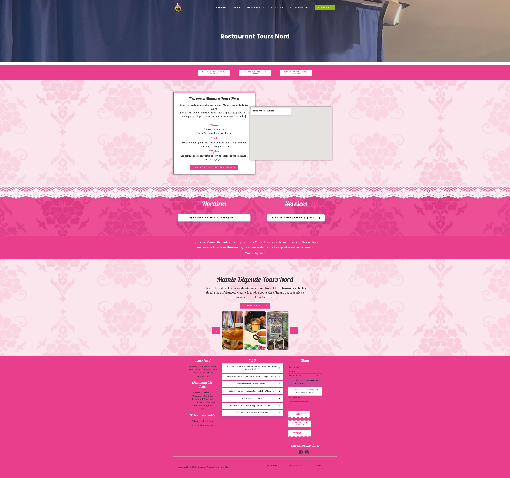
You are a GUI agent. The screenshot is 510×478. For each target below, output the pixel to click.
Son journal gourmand (300, 7)
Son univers (220, 7)
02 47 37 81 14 (203, 408)
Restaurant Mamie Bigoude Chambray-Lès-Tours (307, 391)
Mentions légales (296, 466)
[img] (317, 375)
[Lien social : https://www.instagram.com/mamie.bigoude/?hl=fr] (308, 452)
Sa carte (236, 7)
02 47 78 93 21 (216, 160)
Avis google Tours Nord (202, 421)
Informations (272, 466)
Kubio (228, 467)
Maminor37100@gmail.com (214, 146)
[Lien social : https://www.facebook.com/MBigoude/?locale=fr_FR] (302, 452)
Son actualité (277, 7)
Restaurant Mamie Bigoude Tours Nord (307, 382)
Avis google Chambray (202, 425)
